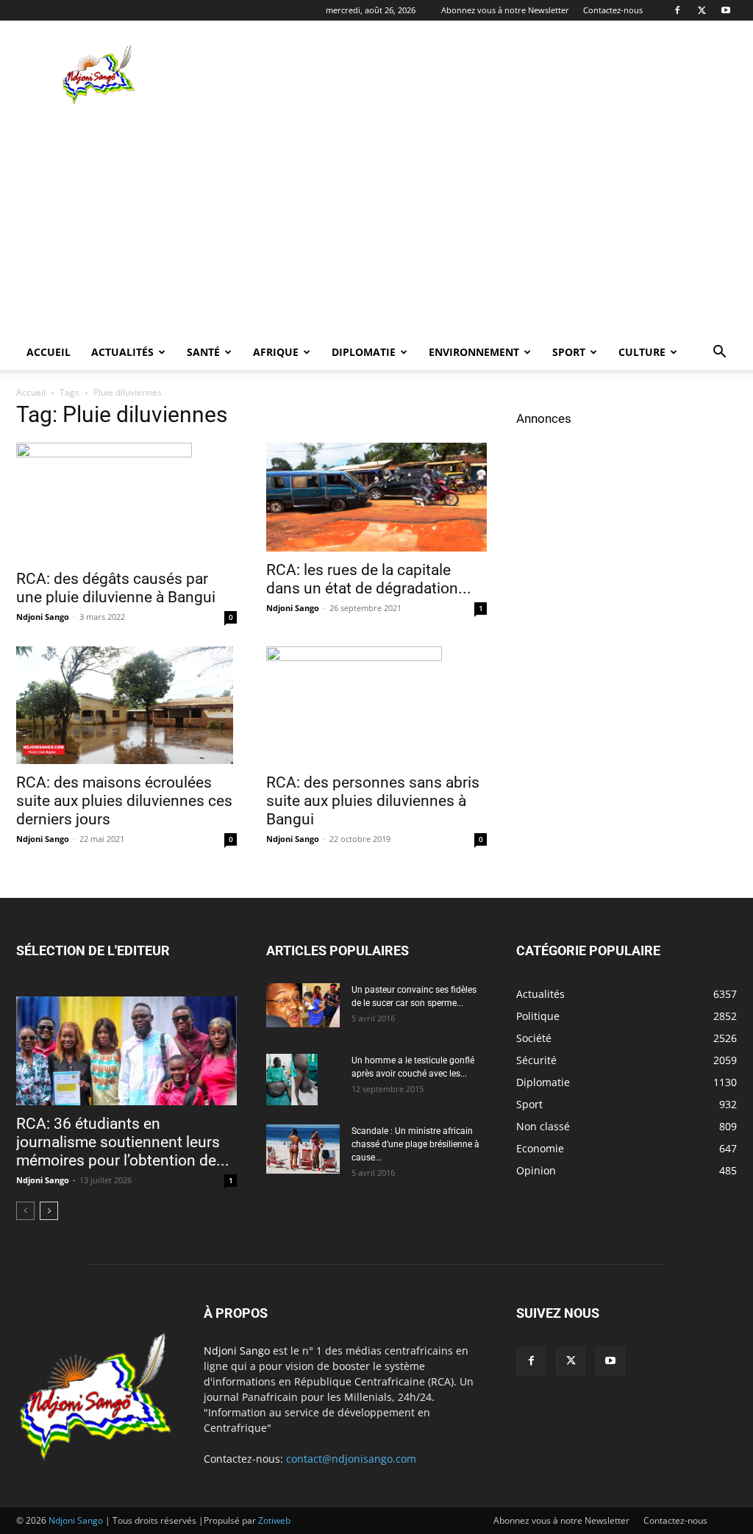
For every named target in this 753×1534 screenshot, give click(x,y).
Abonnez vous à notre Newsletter (505, 9)
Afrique (276, 352)
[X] (701, 10)
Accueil (48, 352)
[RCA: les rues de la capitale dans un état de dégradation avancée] (376, 497)
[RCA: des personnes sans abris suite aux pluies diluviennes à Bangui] (376, 705)
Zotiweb (274, 1520)
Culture (641, 352)
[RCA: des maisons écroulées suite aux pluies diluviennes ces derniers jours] (126, 705)
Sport (568, 352)
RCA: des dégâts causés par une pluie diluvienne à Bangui (115, 588)
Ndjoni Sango (42, 616)
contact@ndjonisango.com (351, 1459)
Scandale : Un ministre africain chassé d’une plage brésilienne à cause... (415, 1144)
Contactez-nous (613, 9)
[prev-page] (25, 1211)
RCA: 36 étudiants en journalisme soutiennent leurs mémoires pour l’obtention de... (122, 1142)
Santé (203, 352)
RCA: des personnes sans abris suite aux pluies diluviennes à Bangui (372, 801)
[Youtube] (726, 10)
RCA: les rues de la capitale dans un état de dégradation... (368, 579)
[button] (719, 353)
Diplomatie (364, 352)
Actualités (122, 352)
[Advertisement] (469, 74)
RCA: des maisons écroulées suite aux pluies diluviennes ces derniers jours (124, 801)
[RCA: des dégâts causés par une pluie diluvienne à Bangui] (126, 501)
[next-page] (49, 1211)
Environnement (474, 352)
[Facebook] (677, 10)
